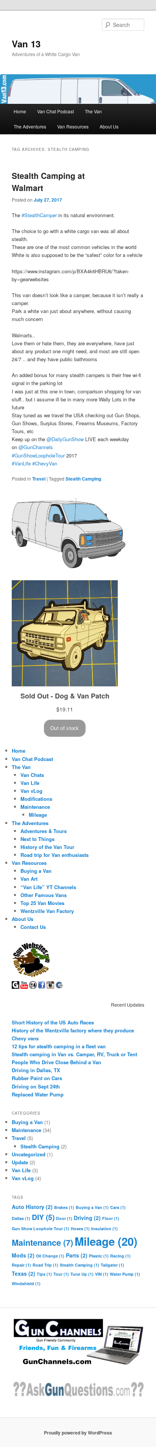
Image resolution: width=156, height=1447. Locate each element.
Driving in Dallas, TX (36, 1070)
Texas (23, 1273)
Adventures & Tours (43, 831)
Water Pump (125, 1274)
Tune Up (82, 1274)
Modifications (36, 798)
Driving (87, 1217)
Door (64, 1218)
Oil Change (50, 1256)
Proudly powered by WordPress (78, 1432)
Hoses (80, 1228)
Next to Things (37, 839)
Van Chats (32, 774)
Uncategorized (28, 1154)
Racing (120, 1256)
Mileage (38, 814)
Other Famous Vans (43, 895)
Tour (61, 1274)
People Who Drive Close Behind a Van (56, 1062)
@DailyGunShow (65, 439)
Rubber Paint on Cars (37, 1078)
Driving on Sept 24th (36, 1086)
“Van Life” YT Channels (48, 887)
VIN (101, 1274)
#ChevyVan (44, 463)
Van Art (28, 878)
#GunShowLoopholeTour (38, 455)
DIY (43, 1217)
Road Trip (45, 1265)
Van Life (29, 782)
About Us (109, 126)
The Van (93, 111)
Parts (76, 1255)
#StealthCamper (39, 215)
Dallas (21, 1218)
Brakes (64, 1207)
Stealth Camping (83, 478)
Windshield (26, 1283)
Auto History (32, 1207)
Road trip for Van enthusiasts (54, 854)
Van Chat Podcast (55, 111)
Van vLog (31, 790)
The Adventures (30, 126)
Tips (44, 1274)
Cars (118, 1207)
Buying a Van (35, 870)
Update (20, 1162)
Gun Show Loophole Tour (40, 1228)
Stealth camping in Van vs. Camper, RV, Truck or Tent (74, 1054)
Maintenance (35, 806)
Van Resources (73, 126)
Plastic (99, 1256)
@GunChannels (36, 447)
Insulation (104, 1228)
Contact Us (33, 926)
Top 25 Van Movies (42, 903)
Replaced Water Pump (38, 1094)
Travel (38, 478)
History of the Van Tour (47, 846)
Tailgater (112, 1265)
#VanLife (21, 463)
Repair (21, 1265)
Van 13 (26, 43)
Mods (23, 1255)
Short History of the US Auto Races (53, 1022)
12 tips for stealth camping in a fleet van (59, 1046)
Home (20, 111)
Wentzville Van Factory (47, 911)
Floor (110, 1218)
